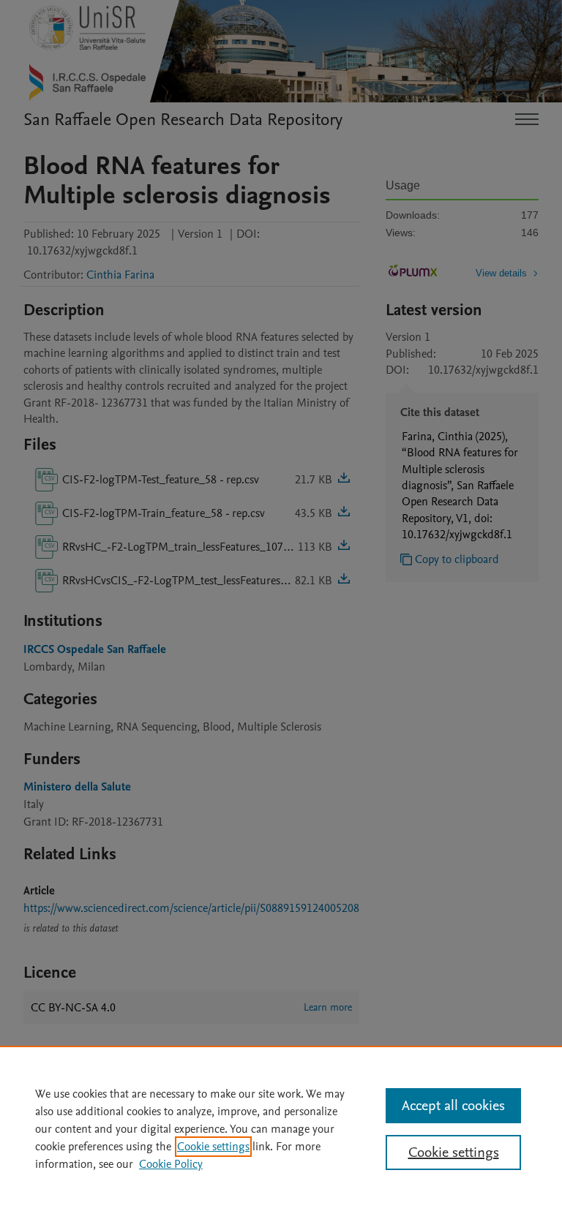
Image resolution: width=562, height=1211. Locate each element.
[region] (281, 1128)
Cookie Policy (171, 1164)
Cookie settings (213, 1147)
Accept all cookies (453, 1105)
